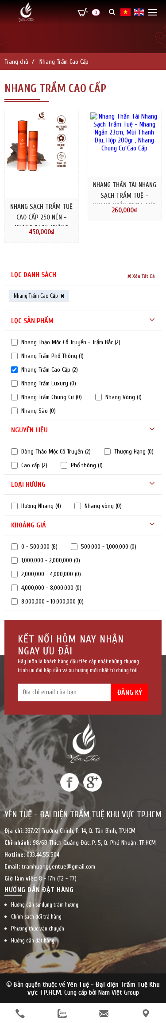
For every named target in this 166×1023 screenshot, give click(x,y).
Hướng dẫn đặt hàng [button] (38, 890)
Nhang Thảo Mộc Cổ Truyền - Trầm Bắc (70, 342)
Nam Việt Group (118, 992)
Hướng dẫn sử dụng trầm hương (44, 904)
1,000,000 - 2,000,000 (50, 560)
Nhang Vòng (123, 397)
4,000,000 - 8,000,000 (51, 588)
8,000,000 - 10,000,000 (52, 601)
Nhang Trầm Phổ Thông (52, 356)
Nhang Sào (38, 411)
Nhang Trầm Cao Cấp (49, 369)
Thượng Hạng (134, 451)
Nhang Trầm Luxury (48, 383)
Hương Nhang (41, 506)
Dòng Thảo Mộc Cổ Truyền (56, 451)
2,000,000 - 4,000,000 (51, 574)
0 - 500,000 (39, 546)
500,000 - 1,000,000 (108, 546)
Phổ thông (87, 465)
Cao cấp (34, 465)
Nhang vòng (103, 506)
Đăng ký (129, 692)
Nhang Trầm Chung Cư (51, 397)
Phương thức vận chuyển (37, 928)
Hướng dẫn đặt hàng (32, 940)
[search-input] (108, 49)
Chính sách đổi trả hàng (36, 916)
